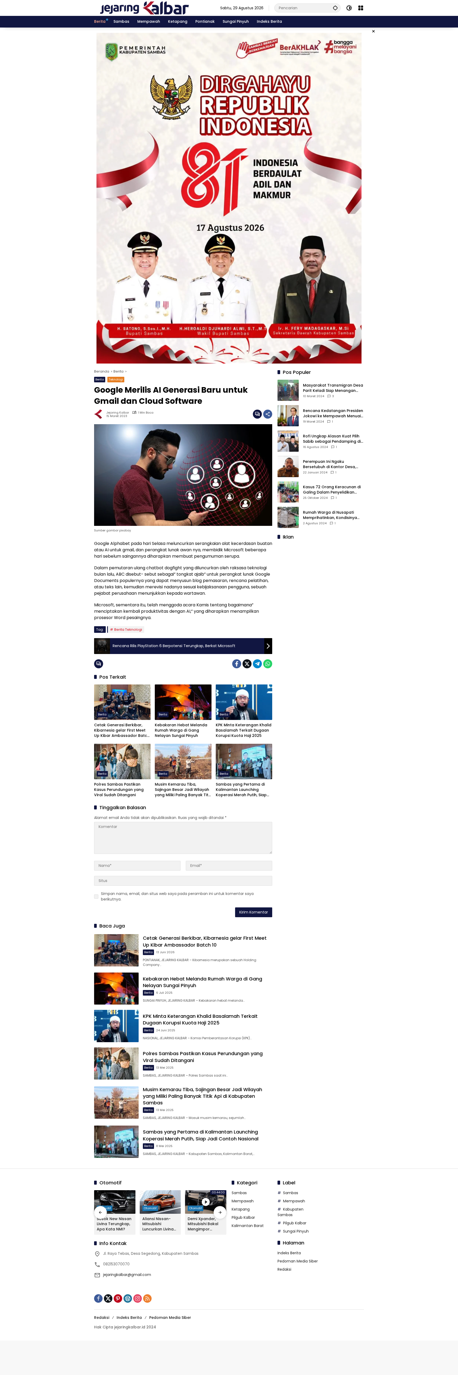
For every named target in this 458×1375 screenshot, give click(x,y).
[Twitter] (247, 663)
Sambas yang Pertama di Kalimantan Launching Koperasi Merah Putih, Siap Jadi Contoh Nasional (241, 790)
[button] (335, 7)
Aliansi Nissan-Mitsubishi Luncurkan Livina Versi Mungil (158, 1224)
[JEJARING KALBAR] (144, 7)
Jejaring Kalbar (117, 412)
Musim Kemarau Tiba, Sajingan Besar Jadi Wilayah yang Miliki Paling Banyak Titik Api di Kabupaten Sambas (183, 790)
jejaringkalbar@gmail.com (127, 1274)
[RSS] (147, 1298)
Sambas (239, 1192)
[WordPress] (128, 1298)
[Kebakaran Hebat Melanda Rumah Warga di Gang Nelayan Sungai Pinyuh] (183, 702)
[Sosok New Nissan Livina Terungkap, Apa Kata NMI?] (114, 1202)
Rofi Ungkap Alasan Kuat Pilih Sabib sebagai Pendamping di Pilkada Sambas (332, 439)
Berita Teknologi (128, 629)
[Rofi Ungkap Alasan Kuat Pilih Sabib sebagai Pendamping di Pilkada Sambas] (288, 441)
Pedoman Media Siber (298, 1261)
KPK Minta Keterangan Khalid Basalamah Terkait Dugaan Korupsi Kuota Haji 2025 (243, 730)
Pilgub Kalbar (243, 1217)
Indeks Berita (289, 1253)
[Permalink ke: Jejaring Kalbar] (100, 414)
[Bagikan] (267, 414)
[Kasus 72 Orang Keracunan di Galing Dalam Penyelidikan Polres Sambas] (288, 492)
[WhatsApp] (267, 663)
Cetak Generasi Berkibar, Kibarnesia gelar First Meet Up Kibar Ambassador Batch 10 (121, 730)
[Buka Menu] (361, 8)
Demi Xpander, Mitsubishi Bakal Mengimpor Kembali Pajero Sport (203, 1224)
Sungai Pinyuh (296, 1231)
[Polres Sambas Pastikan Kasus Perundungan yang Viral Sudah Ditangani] (122, 761)
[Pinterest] (118, 1298)
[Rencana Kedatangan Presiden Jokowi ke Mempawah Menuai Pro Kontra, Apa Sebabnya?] (288, 415)
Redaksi (284, 1269)
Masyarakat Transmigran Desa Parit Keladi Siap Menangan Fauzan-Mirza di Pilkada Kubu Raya (333, 388)
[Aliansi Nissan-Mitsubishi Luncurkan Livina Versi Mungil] (160, 1202)
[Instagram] (137, 1298)
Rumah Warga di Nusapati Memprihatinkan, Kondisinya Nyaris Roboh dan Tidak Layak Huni (332, 515)
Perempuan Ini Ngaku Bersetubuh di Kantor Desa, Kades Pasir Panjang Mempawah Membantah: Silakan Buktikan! (329, 464)
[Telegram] (257, 663)
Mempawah (243, 1201)
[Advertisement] (321, 577)
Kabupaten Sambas (290, 1212)
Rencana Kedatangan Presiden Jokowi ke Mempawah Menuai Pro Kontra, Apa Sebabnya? (333, 413)
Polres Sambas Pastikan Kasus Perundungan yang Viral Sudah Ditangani (119, 789)
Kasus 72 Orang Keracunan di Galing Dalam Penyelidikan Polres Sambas (332, 490)
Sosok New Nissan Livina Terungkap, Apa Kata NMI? (114, 1224)
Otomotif (150, 1208)
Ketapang (241, 1209)
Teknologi (116, 379)
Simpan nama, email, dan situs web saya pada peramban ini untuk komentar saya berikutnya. (177, 896)
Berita (99, 379)
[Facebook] (236, 663)
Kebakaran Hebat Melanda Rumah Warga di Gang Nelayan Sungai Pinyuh (181, 730)
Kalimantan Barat (248, 1225)
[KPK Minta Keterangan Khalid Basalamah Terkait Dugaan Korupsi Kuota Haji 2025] (244, 702)
